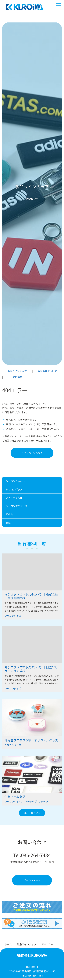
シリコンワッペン (15, 481)
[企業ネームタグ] (32, 774)
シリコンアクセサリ (16, 506)
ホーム (8, 944)
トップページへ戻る (32, 452)
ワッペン (43, 801)
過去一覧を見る (32, 812)
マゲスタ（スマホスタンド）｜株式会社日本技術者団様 (31, 596)
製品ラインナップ (17, 371)
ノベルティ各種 (14, 497)
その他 (9, 514)
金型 (8, 522)
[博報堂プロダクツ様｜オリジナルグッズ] (32, 717)
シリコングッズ (14, 489)
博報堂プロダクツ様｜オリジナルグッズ (31, 740)
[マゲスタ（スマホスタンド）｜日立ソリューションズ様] (32, 644)
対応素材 (17, 377)
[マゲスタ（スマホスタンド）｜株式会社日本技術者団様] (32, 571)
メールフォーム (32, 880)
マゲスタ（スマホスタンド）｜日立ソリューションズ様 (31, 669)
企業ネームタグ (14, 796)
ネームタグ (31, 801)
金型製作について (47, 371)
